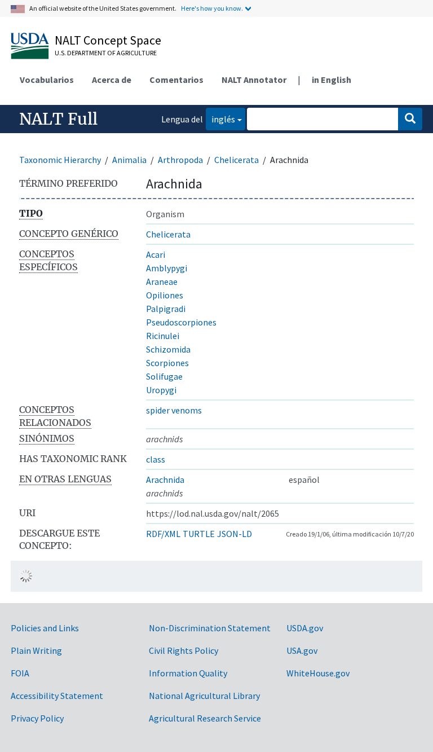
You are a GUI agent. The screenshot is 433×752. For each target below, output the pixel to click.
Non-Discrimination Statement (210, 628)
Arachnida (165, 479)
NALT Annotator (254, 79)
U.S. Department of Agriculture (106, 53)
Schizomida (168, 349)
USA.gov (301, 650)
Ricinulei (162, 335)
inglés (220, 119)
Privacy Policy (37, 718)
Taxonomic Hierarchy (60, 159)
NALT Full (58, 119)
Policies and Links (45, 628)
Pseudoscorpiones (181, 322)
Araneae (162, 281)
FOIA (20, 673)
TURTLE (199, 533)
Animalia (129, 159)
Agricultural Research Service (205, 718)
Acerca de (111, 79)
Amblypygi (166, 268)
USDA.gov (304, 628)
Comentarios (176, 79)
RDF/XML (163, 533)
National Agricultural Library (204, 695)
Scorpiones (167, 362)
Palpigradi (165, 308)
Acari (155, 254)
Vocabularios (47, 79)
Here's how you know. (212, 8)
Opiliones (164, 295)
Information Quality (188, 673)
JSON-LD (234, 533)
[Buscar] (410, 119)
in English (331, 79)
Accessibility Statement (57, 695)
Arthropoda (180, 159)
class (155, 459)
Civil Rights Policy (183, 650)
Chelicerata (236, 159)
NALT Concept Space (108, 40)
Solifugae (164, 376)
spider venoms (174, 410)
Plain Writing (36, 650)
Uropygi (161, 389)
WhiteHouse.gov (318, 673)
